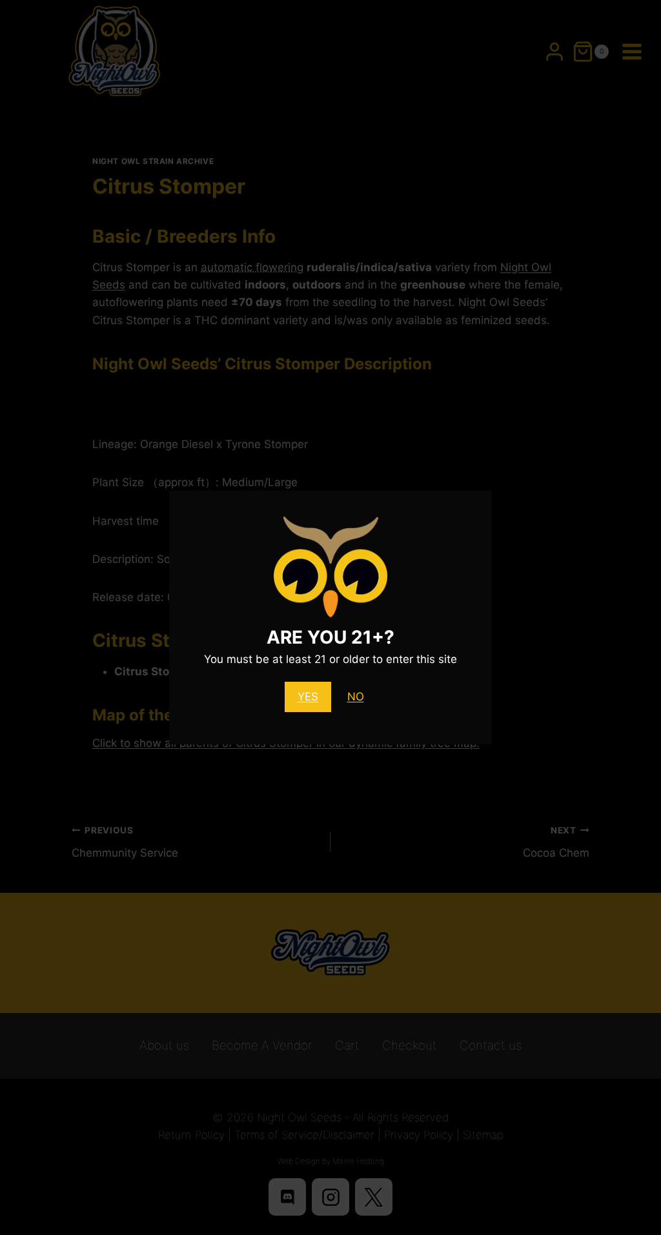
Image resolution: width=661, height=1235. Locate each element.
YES (308, 696)
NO (355, 696)
